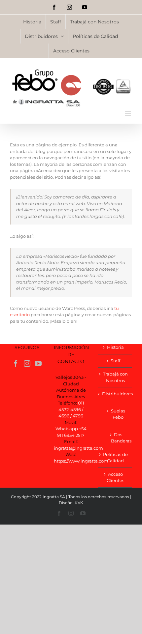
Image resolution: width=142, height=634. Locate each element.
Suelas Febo (118, 414)
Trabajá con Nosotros (115, 377)
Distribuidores (115, 393)
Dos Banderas (118, 438)
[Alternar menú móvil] (128, 113)
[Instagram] (27, 363)
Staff (115, 360)
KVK (79, 502)
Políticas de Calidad (115, 458)
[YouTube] (38, 363)
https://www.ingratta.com (81, 461)
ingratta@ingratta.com (78, 448)
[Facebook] (16, 363)
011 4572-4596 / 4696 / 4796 (71, 409)
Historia (115, 347)
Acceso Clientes (115, 477)
